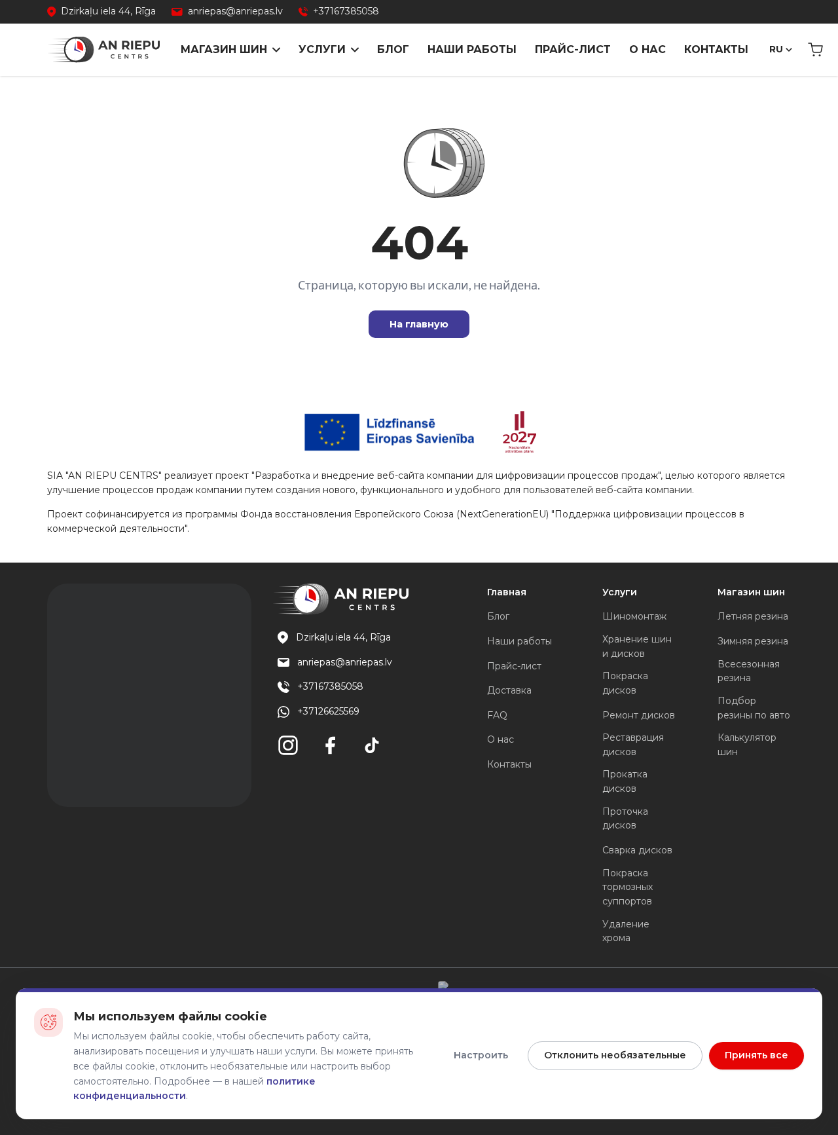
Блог (393, 49)
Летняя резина (753, 616)
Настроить (481, 1055)
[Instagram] (288, 745)
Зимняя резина (753, 641)
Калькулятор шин (747, 745)
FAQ (497, 715)
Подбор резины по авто (754, 708)
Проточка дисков (625, 819)
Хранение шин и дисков (637, 646)
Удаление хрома (625, 931)
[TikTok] (371, 745)
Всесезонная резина (749, 671)
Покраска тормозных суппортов (627, 887)
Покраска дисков (625, 683)
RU (776, 49)
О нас (647, 49)
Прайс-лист (573, 49)
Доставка (509, 690)
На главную (419, 324)
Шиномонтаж (634, 616)
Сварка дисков (637, 850)
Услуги (322, 49)
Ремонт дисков (638, 715)
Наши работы (472, 49)
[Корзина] (815, 50)
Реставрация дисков (633, 745)
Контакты (716, 49)
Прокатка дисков (624, 781)
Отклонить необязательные (615, 1055)
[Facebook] (329, 745)
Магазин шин (224, 49)
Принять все (756, 1055)
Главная (506, 592)
